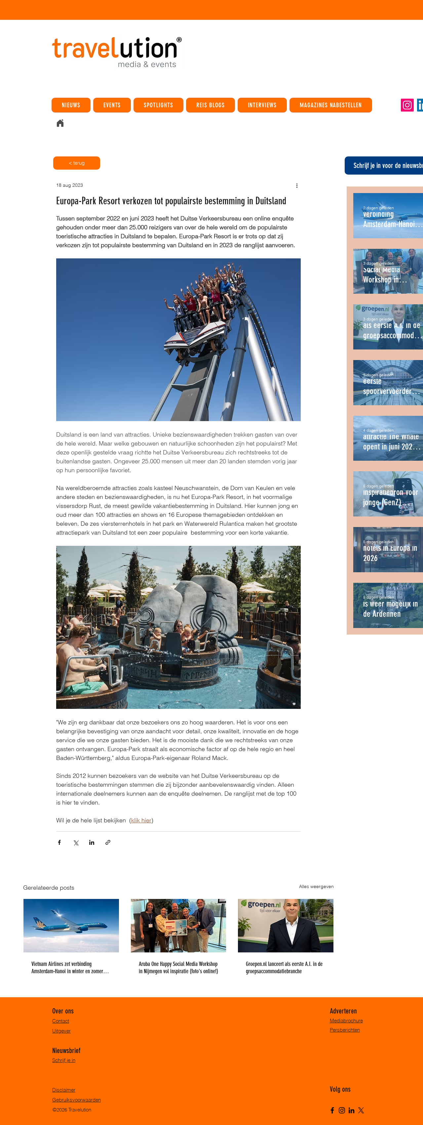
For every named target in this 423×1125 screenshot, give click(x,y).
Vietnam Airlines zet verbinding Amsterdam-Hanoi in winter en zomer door (67, 967)
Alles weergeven (316, 886)
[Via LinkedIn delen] (92, 842)
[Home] (60, 123)
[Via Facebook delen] (59, 842)
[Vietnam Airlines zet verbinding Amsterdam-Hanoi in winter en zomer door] (71, 925)
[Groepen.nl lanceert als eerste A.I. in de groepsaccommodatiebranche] (285, 925)
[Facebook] (332, 1110)
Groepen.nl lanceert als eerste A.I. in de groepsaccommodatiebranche (284, 967)
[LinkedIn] (351, 1110)
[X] (361, 1110)
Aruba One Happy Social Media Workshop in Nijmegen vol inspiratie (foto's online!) (178, 967)
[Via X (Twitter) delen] (75, 842)
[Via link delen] (108, 842)
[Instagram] (407, 105)
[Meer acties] (297, 185)
